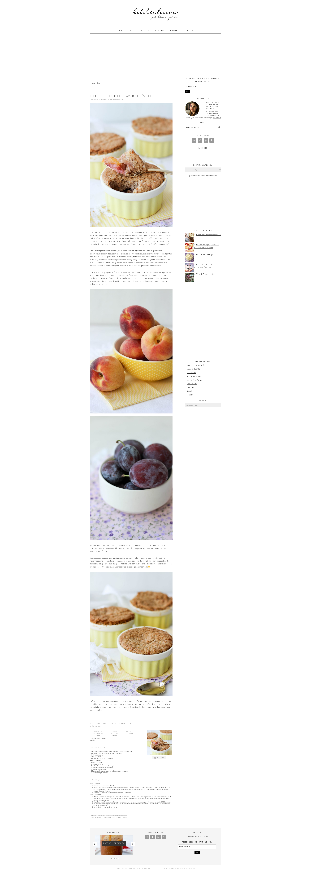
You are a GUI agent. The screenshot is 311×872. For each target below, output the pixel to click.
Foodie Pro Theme (134, 868)
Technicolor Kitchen (194, 376)
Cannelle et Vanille (193, 369)
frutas (113, 817)
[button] (159, 757)
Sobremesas (114, 815)
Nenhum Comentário (116, 99)
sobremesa (124, 817)
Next (133, 844)
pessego (118, 817)
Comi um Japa (192, 384)
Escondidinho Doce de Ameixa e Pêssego (121, 96)
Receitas (108, 815)
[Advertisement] (155, 55)
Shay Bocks (148, 868)
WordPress (193, 868)
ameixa (101, 817)
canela (106, 817)
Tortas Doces (123, 815)
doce (109, 817)
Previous (95, 844)
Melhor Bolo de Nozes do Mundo (208, 235)
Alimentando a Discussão (196, 365)
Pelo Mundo (101, 815)
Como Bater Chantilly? (204, 254)
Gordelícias (191, 391)
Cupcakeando (192, 387)
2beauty (190, 395)
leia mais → (217, 118)
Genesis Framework (171, 868)
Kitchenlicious (155, 12)
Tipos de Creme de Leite (205, 274)
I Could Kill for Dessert (195, 380)
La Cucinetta (191, 372)
